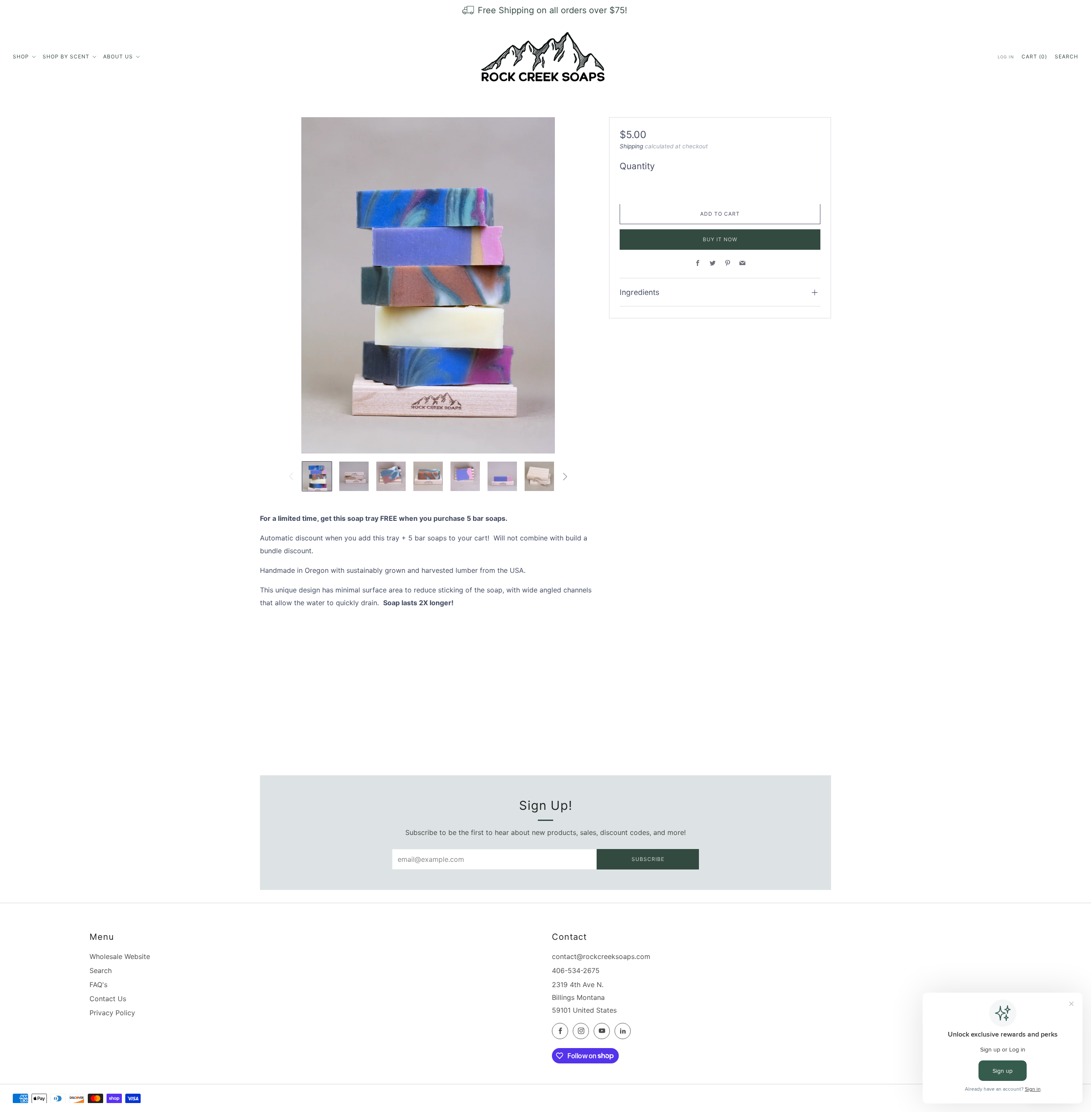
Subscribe (648, 859)
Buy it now (720, 240)
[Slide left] (291, 476)
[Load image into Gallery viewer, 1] (317, 476)
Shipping (631, 146)
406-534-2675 (576, 970)
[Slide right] (565, 476)
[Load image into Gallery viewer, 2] (354, 476)
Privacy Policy (112, 1012)
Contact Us (107, 998)
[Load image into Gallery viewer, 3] (391, 476)
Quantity (637, 166)
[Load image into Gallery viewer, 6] (502, 476)
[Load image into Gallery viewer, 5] (465, 476)
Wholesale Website (119, 956)
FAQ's (98, 984)
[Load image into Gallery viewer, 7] (539, 476)
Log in (1006, 57)
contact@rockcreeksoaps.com (601, 956)
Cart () (1034, 56)
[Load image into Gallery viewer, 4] (428, 476)
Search (1066, 56)
